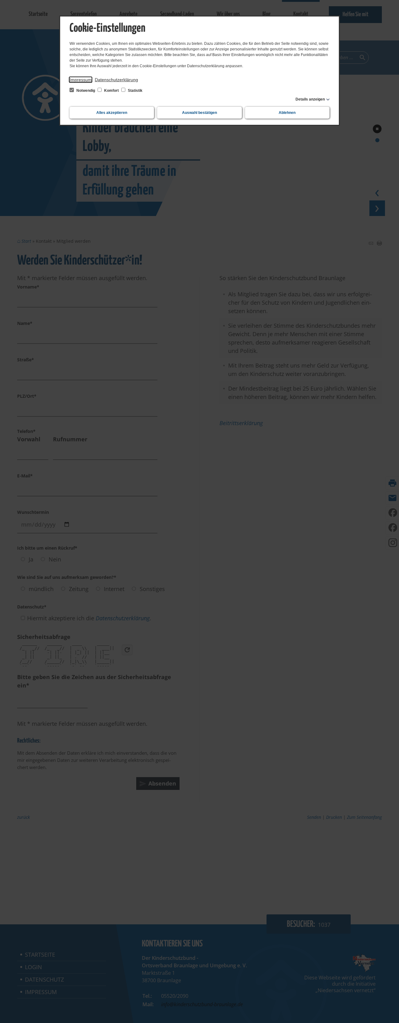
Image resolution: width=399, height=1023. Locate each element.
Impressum (81, 79)
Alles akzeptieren (111, 112)
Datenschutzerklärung (116, 79)
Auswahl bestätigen (199, 112)
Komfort (111, 90)
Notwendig (85, 90)
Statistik (134, 90)
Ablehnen (287, 112)
